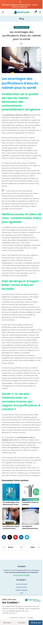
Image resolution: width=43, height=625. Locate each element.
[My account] (40, 12)
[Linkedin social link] (21, 537)
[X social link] (9, 537)
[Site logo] (21, 12)
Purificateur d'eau (21, 27)
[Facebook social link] (4, 537)
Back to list (21, 547)
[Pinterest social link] (15, 537)
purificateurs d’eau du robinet (17, 115)
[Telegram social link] (27, 537)
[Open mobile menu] (3, 12)
